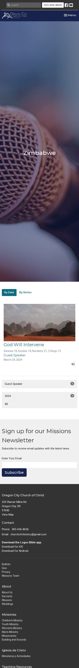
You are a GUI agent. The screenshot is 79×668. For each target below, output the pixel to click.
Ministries (9, 614)
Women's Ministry (12, 628)
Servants (7, 596)
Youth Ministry (10, 624)
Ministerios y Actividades (16, 656)
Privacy (6, 571)
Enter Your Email (12, 458)
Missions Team (10, 575)
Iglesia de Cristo (14, 650)
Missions (7, 600)
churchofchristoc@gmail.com (28, 534)
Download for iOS (12, 546)
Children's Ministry (12, 620)
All (6, 404)
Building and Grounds (14, 639)
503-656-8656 (53, 4)
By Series (25, 292)
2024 (39, 396)
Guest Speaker (39, 384)
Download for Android (15, 550)
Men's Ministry (10, 631)
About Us (7, 592)
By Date (9, 292)
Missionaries (9, 635)
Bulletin (6, 564)
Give (4, 568)
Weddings (7, 603)
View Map (8, 514)
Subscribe (14, 472)
